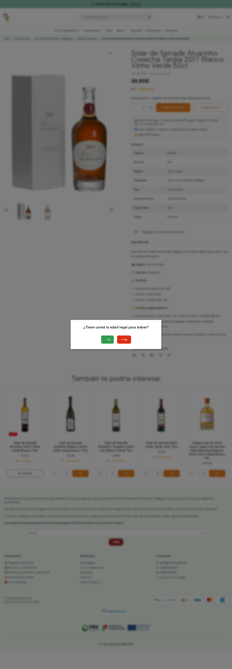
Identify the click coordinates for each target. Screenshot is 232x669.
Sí (108, 339)
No (125, 339)
